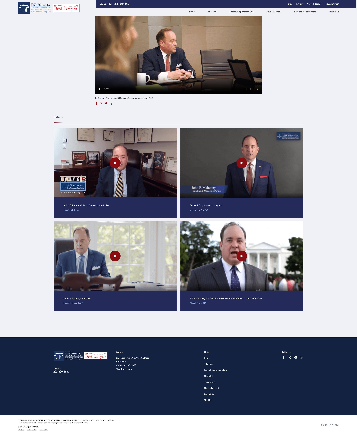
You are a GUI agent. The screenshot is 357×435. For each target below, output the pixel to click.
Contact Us (209, 394)
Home (206, 357)
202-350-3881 (121, 4)
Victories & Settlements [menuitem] (305, 11)
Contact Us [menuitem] (334, 11)
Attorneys (208, 364)
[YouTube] (295, 357)
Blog (290, 4)
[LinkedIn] (302, 357)
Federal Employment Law (215, 370)
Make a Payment (331, 4)
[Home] (49, 8)
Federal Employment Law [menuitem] (242, 11)
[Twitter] (289, 357)
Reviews (300, 4)
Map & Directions (124, 369)
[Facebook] (283, 357)
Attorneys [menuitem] (212, 11)
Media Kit (208, 376)
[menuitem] (21, 429)
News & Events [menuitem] (274, 11)
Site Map (208, 400)
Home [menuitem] (192, 11)
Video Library (313, 4)
